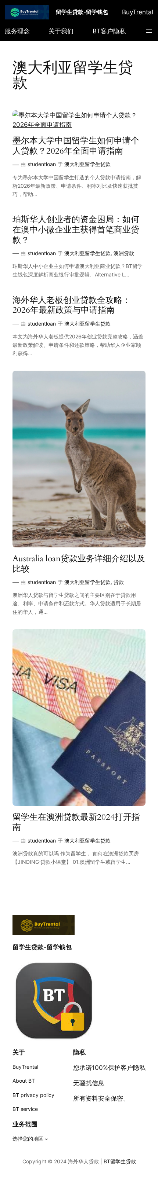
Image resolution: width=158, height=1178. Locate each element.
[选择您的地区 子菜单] (46, 1139)
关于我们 (61, 31)
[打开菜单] (148, 31)
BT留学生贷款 (120, 1161)
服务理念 (17, 31)
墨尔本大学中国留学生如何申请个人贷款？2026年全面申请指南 (75, 146)
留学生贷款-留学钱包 (82, 12)
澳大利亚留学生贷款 (87, 164)
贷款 (119, 582)
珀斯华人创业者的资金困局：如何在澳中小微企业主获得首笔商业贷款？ (75, 229)
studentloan (42, 164)
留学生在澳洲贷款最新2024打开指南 (76, 822)
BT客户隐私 (109, 31)
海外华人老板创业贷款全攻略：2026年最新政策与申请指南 (71, 305)
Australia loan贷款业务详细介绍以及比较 (78, 564)
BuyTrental (137, 12)
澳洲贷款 (124, 253)
